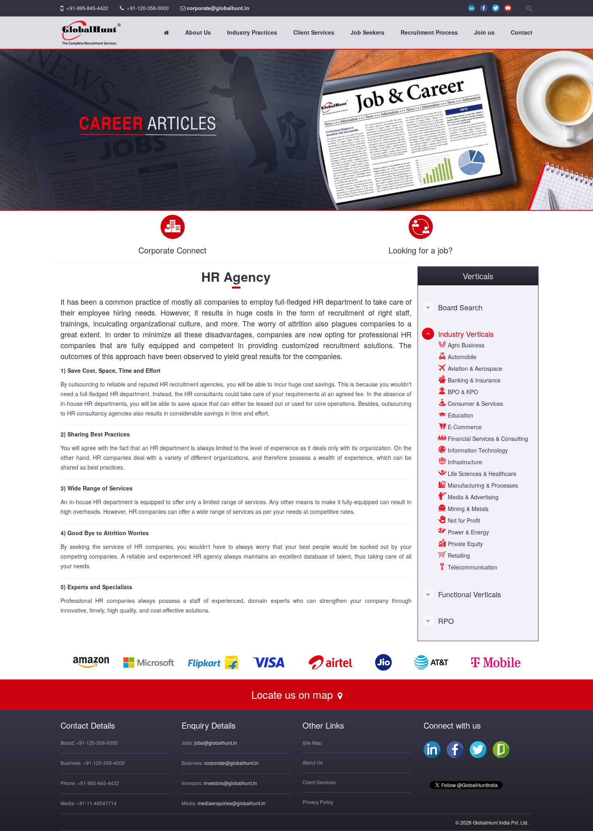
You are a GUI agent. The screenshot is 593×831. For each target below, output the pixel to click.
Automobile (461, 357)
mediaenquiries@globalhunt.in (231, 803)
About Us (198, 32)
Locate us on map (293, 694)
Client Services (313, 32)
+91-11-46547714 (97, 803)
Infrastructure (464, 462)
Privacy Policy (318, 801)
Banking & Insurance (473, 380)
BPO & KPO (462, 392)
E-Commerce (464, 427)
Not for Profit (463, 520)
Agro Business (465, 345)
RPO (446, 620)
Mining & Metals (467, 509)
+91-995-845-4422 (87, 8)
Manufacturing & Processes (482, 485)
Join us (484, 32)
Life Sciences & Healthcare (481, 474)
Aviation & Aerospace (474, 368)
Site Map (312, 742)
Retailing (458, 555)
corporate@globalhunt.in (218, 8)
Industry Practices (252, 32)
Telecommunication (471, 567)
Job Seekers (367, 32)
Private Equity (464, 544)
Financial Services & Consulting (487, 438)
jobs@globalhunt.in (215, 742)
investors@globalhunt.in (230, 782)
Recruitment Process (429, 32)
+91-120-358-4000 (104, 762)
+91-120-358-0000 (148, 8)
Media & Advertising (472, 497)
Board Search (460, 307)
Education (459, 415)
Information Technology (477, 450)
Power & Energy (467, 532)
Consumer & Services (474, 403)
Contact (521, 32)
